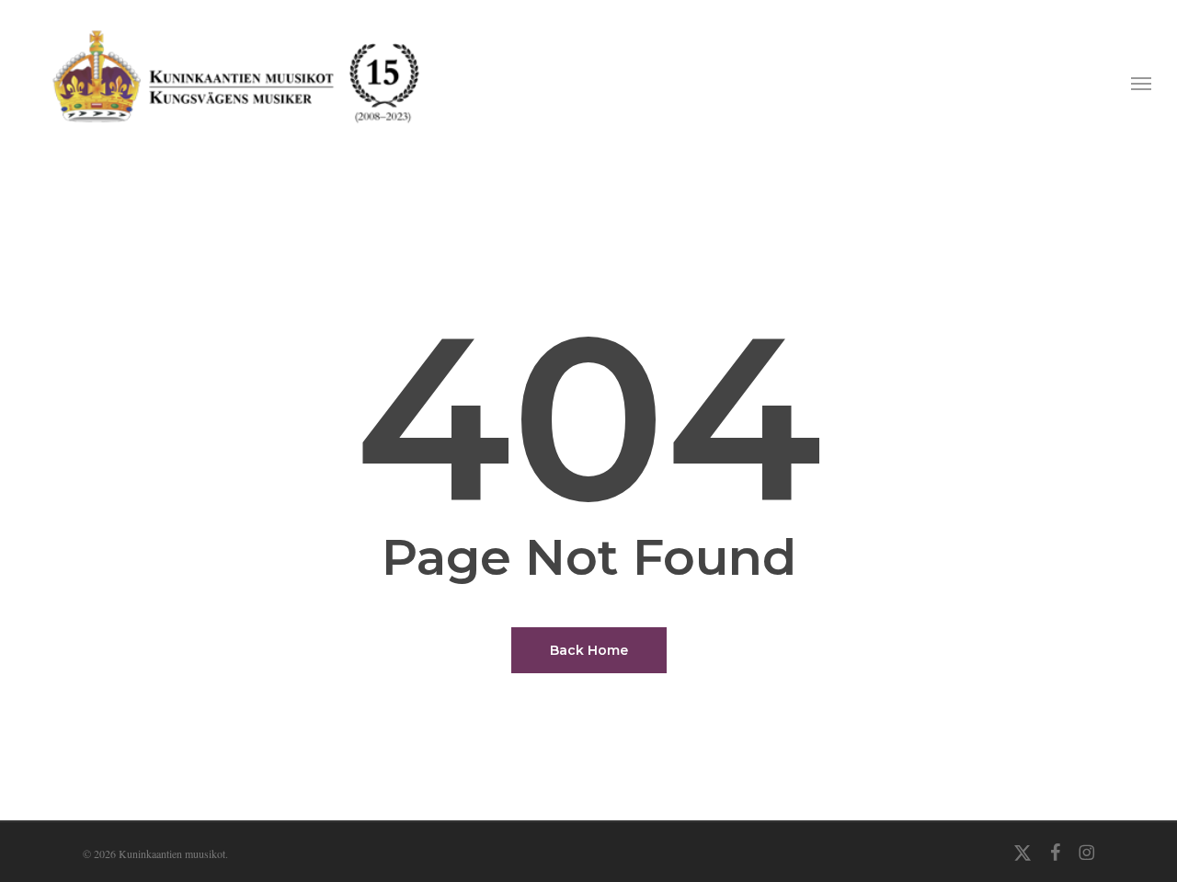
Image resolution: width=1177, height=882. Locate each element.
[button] (1141, 83)
